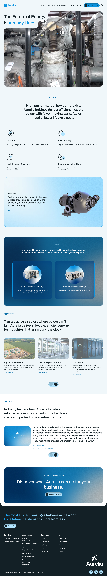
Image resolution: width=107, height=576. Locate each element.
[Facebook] (91, 572)
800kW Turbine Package (11, 542)
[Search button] (102, 5)
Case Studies (45, 542)
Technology (51, 5)
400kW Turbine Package (11, 538)
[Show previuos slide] (51, 384)
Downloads (44, 551)
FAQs (42, 548)
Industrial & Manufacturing (27, 539)
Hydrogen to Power (28, 556)
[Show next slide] (56, 384)
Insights (43, 538)
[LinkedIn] (101, 572)
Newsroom (62, 548)
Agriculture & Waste (28, 547)
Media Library (45, 545)
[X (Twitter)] (96, 572)
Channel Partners (64, 545)
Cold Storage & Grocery (29, 543)
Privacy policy (39, 572)
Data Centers (26, 553)
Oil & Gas (25, 559)
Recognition (63, 542)
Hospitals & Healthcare (29, 550)
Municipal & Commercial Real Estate (30, 563)
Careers (61, 551)
